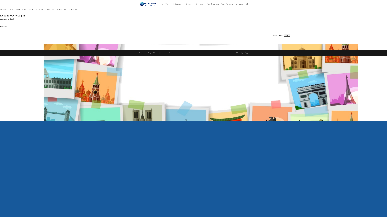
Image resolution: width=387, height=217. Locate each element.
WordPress (172, 53)
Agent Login (240, 4)
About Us (165, 4)
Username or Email (7, 19)
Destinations (177, 4)
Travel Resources (227, 4)
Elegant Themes (153, 53)
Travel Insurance (213, 4)
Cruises (188, 4)
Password (3, 26)
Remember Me (278, 35)
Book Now (199, 4)
